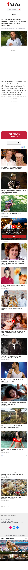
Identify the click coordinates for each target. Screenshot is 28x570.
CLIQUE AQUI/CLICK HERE (17, 522)
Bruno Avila (22, 28)
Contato (3, 515)
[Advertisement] (14, 65)
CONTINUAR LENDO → (14, 135)
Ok (14, 236)
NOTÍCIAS (7, 506)
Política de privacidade (11, 515)
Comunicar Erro (13, 142)
